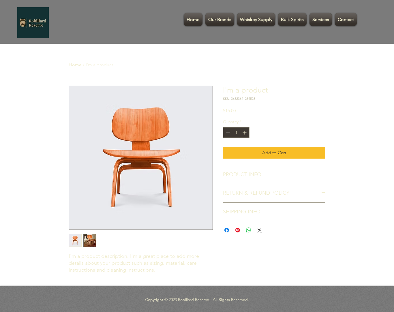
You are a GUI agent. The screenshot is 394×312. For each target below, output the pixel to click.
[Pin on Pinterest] (237, 230)
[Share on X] (259, 230)
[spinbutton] (236, 132)
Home (75, 64)
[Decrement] (227, 132)
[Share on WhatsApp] (248, 230)
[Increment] (245, 132)
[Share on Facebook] (226, 230)
